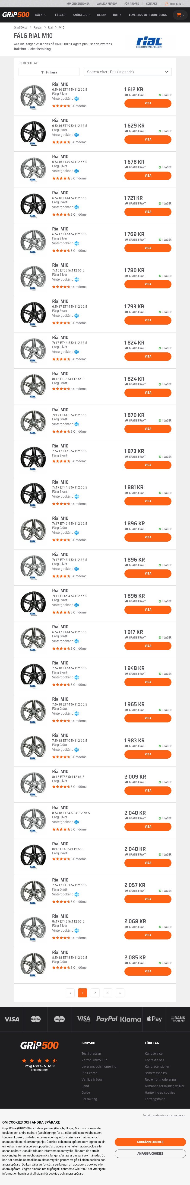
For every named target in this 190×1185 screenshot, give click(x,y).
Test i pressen (91, 1053)
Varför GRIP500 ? (94, 1060)
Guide (86, 1092)
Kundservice (153, 1053)
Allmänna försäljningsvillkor (164, 1086)
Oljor (101, 15)
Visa (148, 103)
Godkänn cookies (150, 1142)
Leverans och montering (148, 15)
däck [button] (39, 15)
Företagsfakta (155, 1099)
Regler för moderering (160, 1079)
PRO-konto (89, 1073)
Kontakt (151, 3)
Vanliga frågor (107, 3)
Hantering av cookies (160, 1092)
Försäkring (89, 1099)
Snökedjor (81, 15)
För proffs (131, 3)
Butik (117, 15)
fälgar (60, 15)
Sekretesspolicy (156, 1073)
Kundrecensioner (77, 3)
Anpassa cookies (150, 1153)
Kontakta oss (154, 1060)
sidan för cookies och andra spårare (59, 1173)
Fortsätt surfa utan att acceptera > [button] (163, 1115)
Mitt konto (176, 4)
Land (85, 1086)
